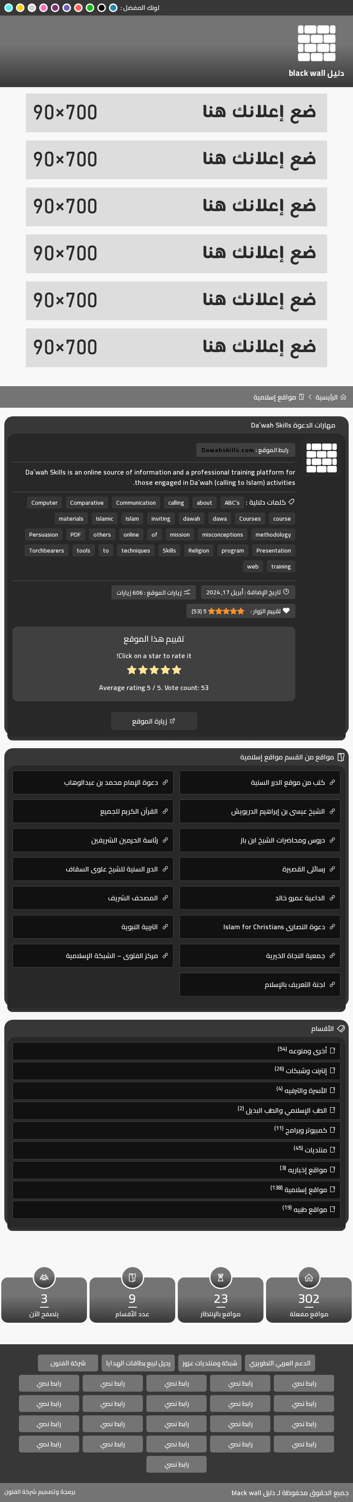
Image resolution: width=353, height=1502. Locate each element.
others (102, 534)
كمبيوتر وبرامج (301, 1130)
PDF (76, 534)
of (155, 534)
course (282, 518)
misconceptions (222, 534)
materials (71, 518)
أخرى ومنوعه (303, 1050)
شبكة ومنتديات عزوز (210, 1363)
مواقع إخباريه (304, 1169)
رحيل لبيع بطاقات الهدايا (138, 1363)
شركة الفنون (68, 1363)
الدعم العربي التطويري (280, 1363)
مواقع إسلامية (276, 396)
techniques (135, 550)
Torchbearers (46, 550)
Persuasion (43, 534)
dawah (191, 518)
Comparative (87, 502)
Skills (169, 550)
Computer (44, 502)
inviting (161, 518)
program (233, 550)
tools (83, 550)
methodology (273, 534)
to (106, 550)
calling (176, 502)
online (131, 534)
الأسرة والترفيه (302, 1090)
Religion (199, 550)
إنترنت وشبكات (302, 1070)
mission (180, 534)
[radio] (176, 671)
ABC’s (232, 502)
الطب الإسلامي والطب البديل (283, 1110)
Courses (250, 518)
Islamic (104, 518)
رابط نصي (304, 1383)
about (204, 502)
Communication (136, 502)
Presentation (274, 550)
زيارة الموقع (150, 721)
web (253, 566)
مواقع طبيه (305, 1209)
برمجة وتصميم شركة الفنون (39, 1491)
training (281, 566)
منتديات (311, 1149)
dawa (220, 518)
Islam (132, 518)
